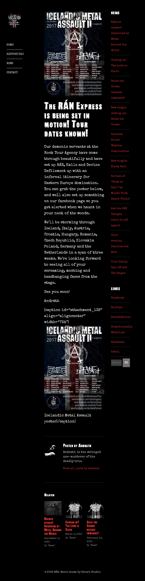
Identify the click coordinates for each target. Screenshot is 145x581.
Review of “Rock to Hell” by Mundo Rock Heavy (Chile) (120, 187)
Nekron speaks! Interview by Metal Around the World (52, 526)
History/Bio (14, 54)
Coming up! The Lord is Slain (72, 526)
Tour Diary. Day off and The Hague (119, 267)
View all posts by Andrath (81, 468)
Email (115, 351)
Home (10, 45)
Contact (12, 72)
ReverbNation (120, 317)
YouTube (117, 307)
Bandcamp (118, 342)
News (10, 63)
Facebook (117, 297)
